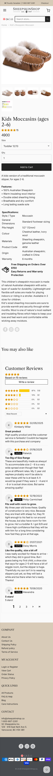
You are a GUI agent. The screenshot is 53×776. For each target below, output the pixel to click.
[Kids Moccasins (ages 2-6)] (7, 93)
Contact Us (6, 641)
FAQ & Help (7, 696)
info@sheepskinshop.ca (12, 718)
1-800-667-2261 (28, 3)
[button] (8, 130)
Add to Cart (26, 167)
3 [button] (26, 606)
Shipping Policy (8, 644)
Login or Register (9, 667)
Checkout (45, 3)
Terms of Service (9, 652)
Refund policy (8, 648)
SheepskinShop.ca (29, 769)
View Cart (6, 670)
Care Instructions (9, 704)
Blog (3, 700)
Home (4, 25)
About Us (5, 637)
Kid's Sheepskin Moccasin (22, 25)
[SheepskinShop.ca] (26, 10)
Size (3, 140)
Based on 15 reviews (16, 377)
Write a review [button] (26, 381)
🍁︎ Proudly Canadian (12, 3)
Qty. (3, 152)
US (11, 19)
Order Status (7, 674)
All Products (7, 693)
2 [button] (20, 606)
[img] (21, 423)
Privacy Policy (8, 678)
